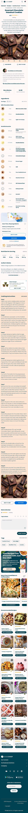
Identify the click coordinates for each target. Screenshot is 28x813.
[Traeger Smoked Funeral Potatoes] (10, 593)
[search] (22, 2)
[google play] (9, 777)
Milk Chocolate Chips (21, 108)
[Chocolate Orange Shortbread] (7, 669)
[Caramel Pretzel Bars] (21, 715)
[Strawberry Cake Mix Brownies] (7, 715)
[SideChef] (7, 757)
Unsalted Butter (20, 114)
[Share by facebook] (14, 61)
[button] (2, 1)
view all (24, 576)
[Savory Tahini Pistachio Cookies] (7, 738)
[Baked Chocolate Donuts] (7, 692)
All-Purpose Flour (20, 183)
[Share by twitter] (20, 61)
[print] (3, 61)
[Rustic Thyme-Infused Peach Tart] (7, 623)
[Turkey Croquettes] (7, 646)
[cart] (25, 2)
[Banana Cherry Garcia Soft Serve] (21, 669)
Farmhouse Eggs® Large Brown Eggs (20, 149)
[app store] (19, 777)
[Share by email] (25, 61)
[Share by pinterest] (9, 61)
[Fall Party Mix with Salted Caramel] (21, 646)
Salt (17, 166)
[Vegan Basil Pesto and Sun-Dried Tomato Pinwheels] (21, 692)
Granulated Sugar (20, 156)
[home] (8, 2)
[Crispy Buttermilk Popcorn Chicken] (21, 738)
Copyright (7, 806)
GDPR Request (7, 801)
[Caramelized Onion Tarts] (21, 623)
